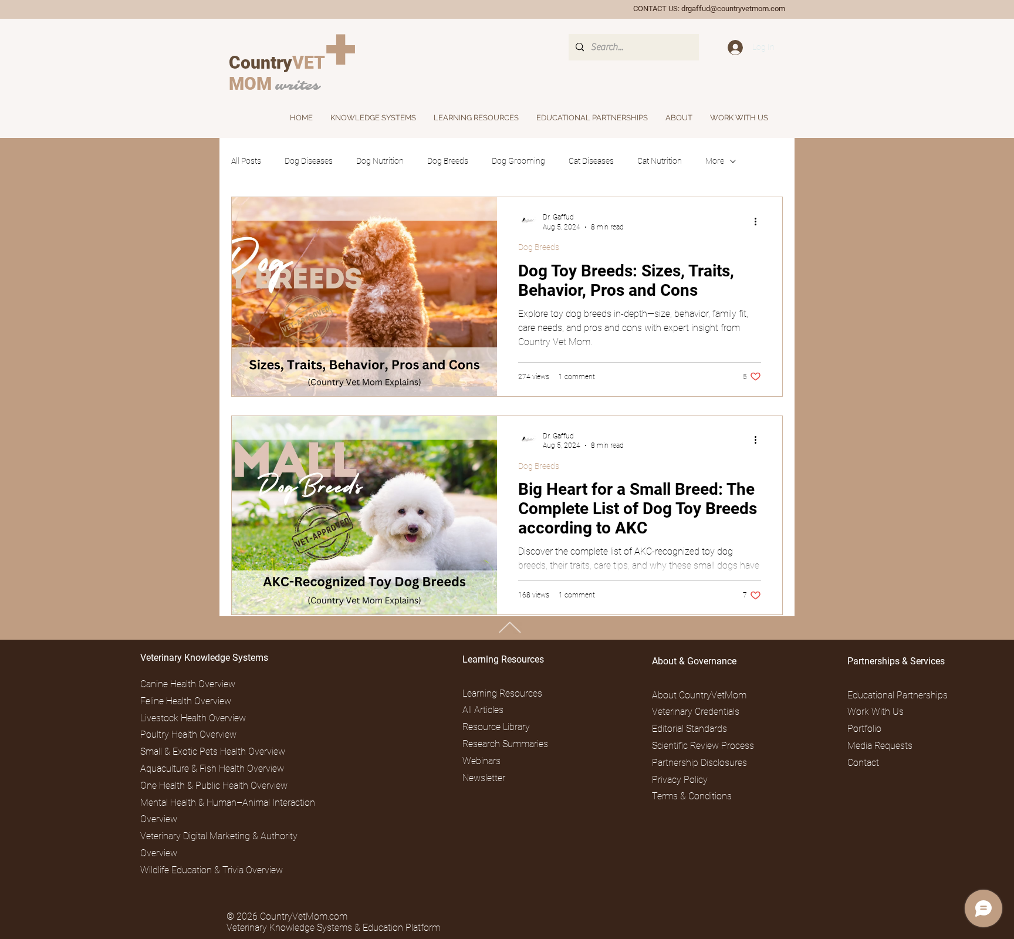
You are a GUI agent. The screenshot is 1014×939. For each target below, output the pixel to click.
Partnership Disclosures (699, 762)
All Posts (246, 160)
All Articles (482, 709)
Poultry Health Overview (188, 734)
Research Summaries (505, 743)
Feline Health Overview (185, 701)
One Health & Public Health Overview (214, 785)
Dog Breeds (447, 160)
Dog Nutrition (380, 160)
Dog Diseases (309, 160)
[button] (679, 117)
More (714, 160)
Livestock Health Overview (193, 718)
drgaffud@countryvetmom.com (733, 8)
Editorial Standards (689, 728)
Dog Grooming (518, 160)
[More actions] (759, 221)
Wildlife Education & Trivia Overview (211, 870)
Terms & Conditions (692, 796)
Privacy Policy (680, 779)
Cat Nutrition (659, 160)
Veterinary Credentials (695, 711)
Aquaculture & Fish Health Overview (212, 768)
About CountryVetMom (699, 695)
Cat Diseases (591, 160)
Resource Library (496, 726)
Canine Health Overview (187, 684)
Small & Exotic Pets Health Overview (212, 751)
